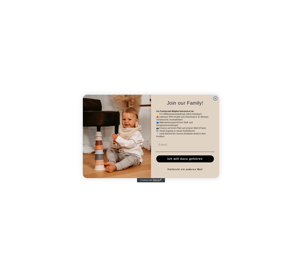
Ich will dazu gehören (185, 158)
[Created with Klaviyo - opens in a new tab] (151, 180)
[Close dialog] (215, 98)
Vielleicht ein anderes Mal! (185, 169)
